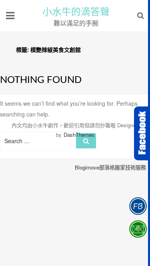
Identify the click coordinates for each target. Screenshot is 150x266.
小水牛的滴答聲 (76, 12)
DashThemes (79, 134)
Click (142, 133)
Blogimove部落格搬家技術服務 (110, 167)
